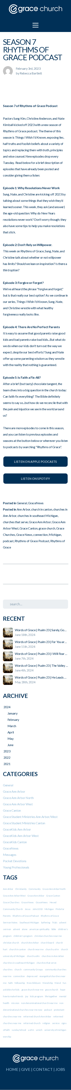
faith (10, 982)
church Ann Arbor (30, 942)
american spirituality (39, 929)
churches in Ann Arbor (53, 956)
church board (47, 942)
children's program (22, 935)
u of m (31, 1029)
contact (43, 1069)
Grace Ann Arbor (40, 522)
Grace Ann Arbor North (18, 798)
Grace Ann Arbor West (18, 804)
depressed (32, 976)
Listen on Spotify (35, 478)
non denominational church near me (39, 1003)
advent (16, 929)
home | (13, 1069)
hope (62, 989)
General (22, 503)
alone (24, 929)
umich (39, 1029)
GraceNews (36, 503)
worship (7, 1036)
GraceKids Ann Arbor (17, 829)
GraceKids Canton (15, 842)
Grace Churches (11, 902)
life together (51, 996)
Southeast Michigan (29, 922)
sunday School (19, 1029)
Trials (54, 922)
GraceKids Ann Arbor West (20, 835)
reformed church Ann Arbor (37, 1016)
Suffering (45, 922)
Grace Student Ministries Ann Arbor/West (30, 817)
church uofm (33, 956)
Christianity (21, 888)
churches (7, 969)
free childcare (34, 982)
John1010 (38, 909)
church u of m (52, 949)
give (25, 1069)
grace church (47, 528)
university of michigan (55, 1029)
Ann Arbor (23, 509)
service (56, 1023)
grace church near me (32, 989)
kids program (36, 996)
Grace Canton (28, 528)
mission (15, 1003)
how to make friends (13, 996)
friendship (48, 982)
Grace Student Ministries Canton (24, 823)
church (17, 969)
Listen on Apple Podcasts (35, 461)
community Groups (33, 969)
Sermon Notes (10, 922)
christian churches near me (48, 935)
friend (58, 982)
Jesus (28, 909)
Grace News (24, 534)
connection (40, 534)
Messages (9, 854)
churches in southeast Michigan (38, 515)
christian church (11, 942)
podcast (8, 541)
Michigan (55, 534)
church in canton (41, 509)
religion (46, 1023)
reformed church (32, 1023)
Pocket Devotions (14, 861)
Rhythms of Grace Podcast (32, 541)
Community (35, 888)
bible (53, 929)
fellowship (20, 982)
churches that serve (15, 522)
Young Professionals (16, 867)
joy (26, 996)
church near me (36, 949)
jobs (60, 1069)
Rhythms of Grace (50, 915)
